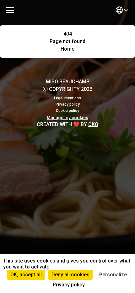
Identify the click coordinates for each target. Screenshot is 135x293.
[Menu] (10, 10)
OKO (93, 124)
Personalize (113, 275)
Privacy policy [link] (69, 285)
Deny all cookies (70, 275)
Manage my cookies (67, 117)
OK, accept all (26, 275)
